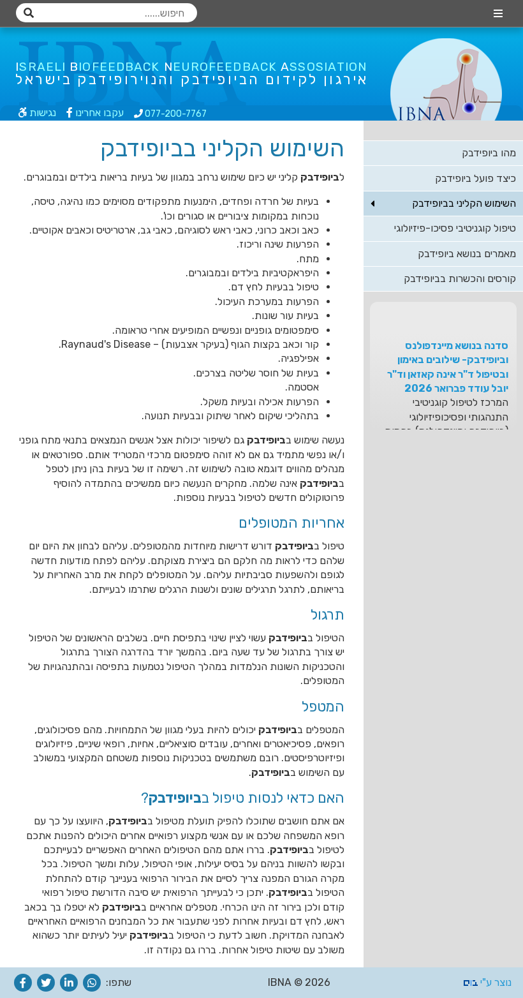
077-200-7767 (175, 113)
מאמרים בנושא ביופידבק (467, 254)
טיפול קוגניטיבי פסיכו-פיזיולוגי (455, 228)
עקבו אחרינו (98, 113)
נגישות (41, 113)
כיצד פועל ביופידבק (475, 178)
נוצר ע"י (495, 982)
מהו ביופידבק (489, 153)
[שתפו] (92, 983)
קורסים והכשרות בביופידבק (460, 278)
